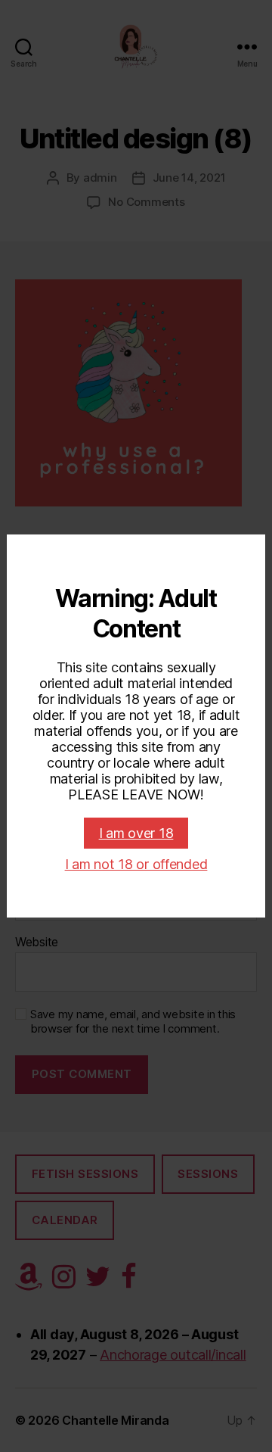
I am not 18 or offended (136, 864)
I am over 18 (136, 833)
